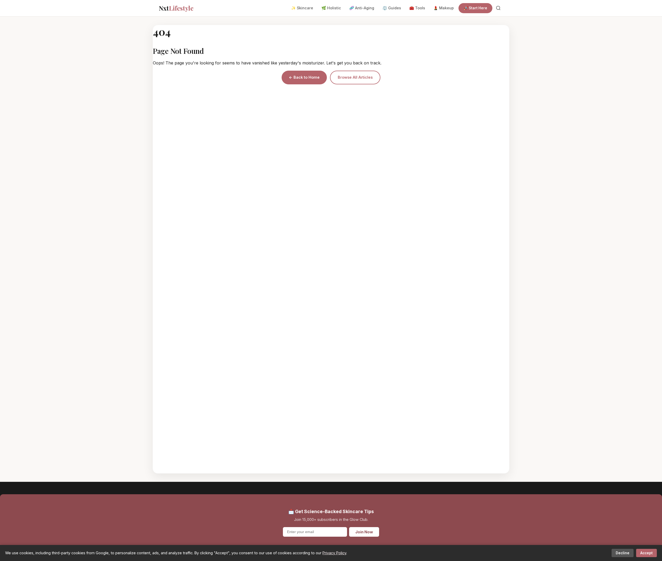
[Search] (498, 8)
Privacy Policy (334, 553)
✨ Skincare (302, 8)
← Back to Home (304, 77)
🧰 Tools (417, 8)
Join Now (364, 532)
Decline (622, 553)
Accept (646, 553)
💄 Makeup (443, 8)
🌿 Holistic (331, 8)
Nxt (176, 8)
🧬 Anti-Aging (361, 8)
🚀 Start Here (475, 8)
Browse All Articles (355, 77)
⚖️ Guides (391, 8)
